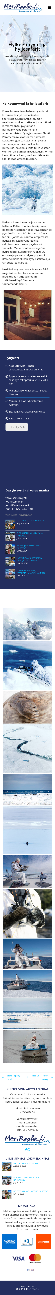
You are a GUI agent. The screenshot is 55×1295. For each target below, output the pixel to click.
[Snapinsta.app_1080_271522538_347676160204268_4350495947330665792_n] (27, 656)
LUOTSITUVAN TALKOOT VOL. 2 (30, 520)
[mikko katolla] (27, 862)
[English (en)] (32, 1269)
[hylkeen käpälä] (27, 697)
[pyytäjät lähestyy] (27, 1004)
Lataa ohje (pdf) (17, 427)
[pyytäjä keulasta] (27, 1036)
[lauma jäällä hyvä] (27, 779)
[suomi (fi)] (28, 1269)
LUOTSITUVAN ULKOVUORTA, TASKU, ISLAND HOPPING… (29, 559)
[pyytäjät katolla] (27, 974)
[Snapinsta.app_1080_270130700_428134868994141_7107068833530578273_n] (27, 739)
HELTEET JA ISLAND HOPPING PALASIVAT (30, 1191)
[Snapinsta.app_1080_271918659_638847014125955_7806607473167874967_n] (27, 614)
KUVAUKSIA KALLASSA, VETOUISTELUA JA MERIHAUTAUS (31, 571)
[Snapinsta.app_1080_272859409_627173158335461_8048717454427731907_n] (27, 820)
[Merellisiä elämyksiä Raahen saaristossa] (23, 7)
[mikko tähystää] (27, 944)
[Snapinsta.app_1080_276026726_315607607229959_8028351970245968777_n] (27, 903)
